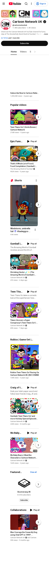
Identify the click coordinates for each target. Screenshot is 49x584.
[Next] (38, 117)
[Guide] (3, 3)
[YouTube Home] (15, 3)
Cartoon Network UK (17, 277)
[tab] (14, 52)
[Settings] (31, 3)
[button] (5, 24)
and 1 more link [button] (13, 38)
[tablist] (25, 52)
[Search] (26, 3)
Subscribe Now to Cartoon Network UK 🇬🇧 (24, 93)
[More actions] (36, 180)
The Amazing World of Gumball (21, 169)
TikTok (5, 38)
